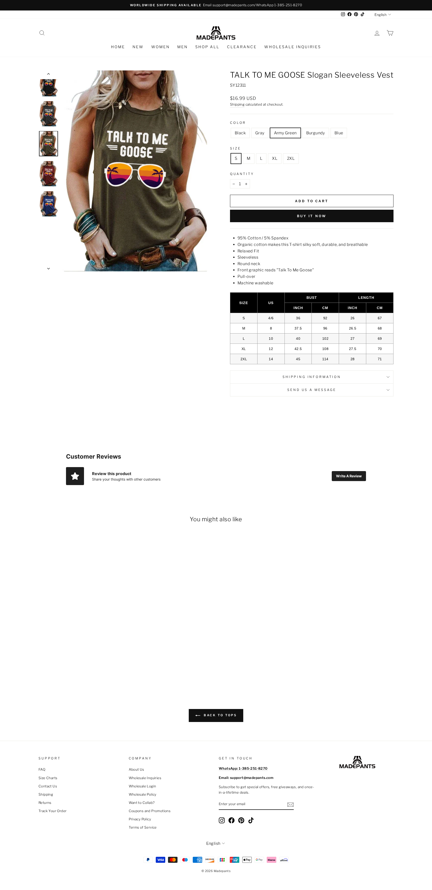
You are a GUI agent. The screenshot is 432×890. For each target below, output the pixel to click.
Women (160, 47)
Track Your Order (52, 811)
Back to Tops (219, 715)
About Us (136, 769)
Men (182, 47)
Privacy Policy (140, 819)
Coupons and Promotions (150, 811)
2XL (291, 158)
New (138, 47)
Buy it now (311, 216)
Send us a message (311, 390)
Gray (259, 133)
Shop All (207, 47)
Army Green (285, 133)
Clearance (242, 47)
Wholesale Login (142, 786)
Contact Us (47, 786)
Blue (338, 133)
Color (238, 123)
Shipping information (311, 377)
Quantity (242, 174)
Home (118, 47)
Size (235, 148)
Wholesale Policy (142, 794)
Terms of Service (143, 827)
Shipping (237, 104)
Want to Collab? (142, 803)
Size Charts (47, 778)
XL (275, 158)
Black (240, 133)
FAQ (41, 769)
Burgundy (315, 133)
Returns (45, 803)
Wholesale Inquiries (292, 47)
